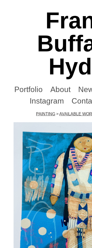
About (60, 89)
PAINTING (45, 114)
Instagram (47, 101)
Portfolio (28, 89)
